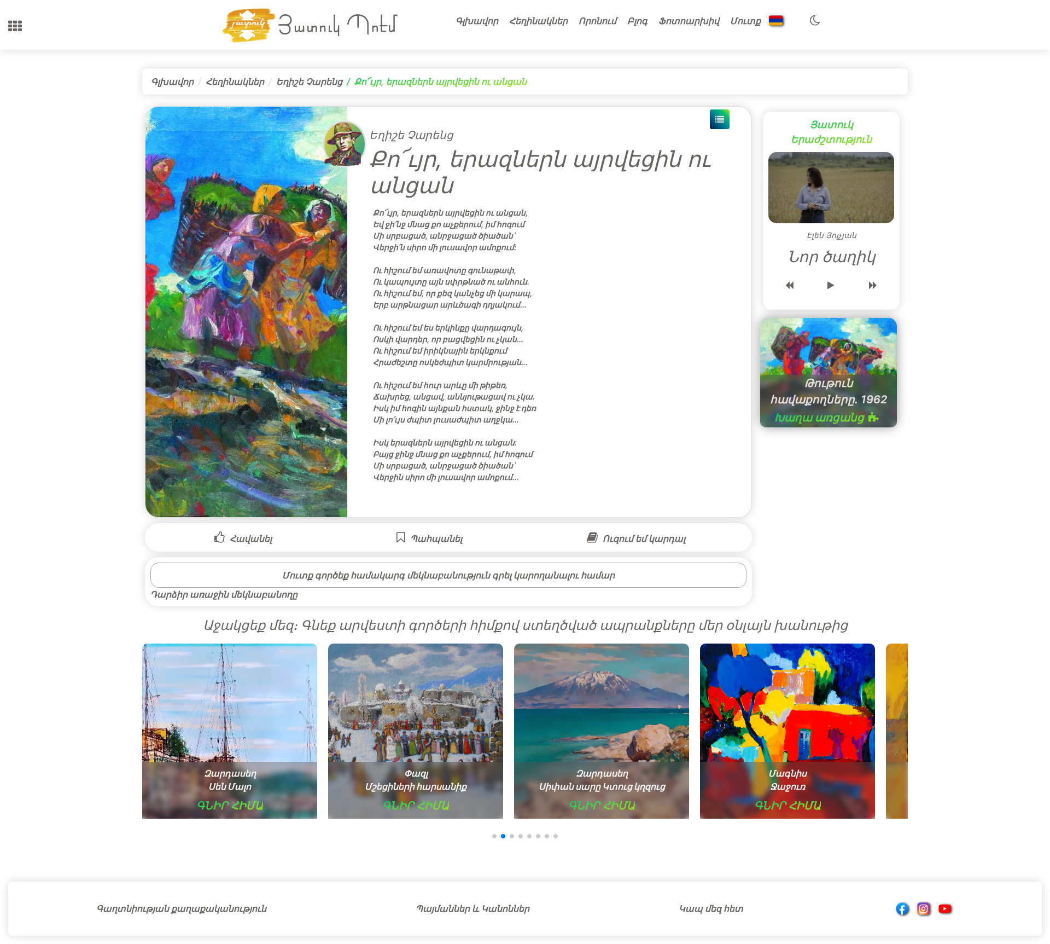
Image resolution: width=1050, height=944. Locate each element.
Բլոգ (637, 20)
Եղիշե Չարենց (309, 81)
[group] (229, 731)
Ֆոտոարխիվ (688, 20)
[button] (15, 26)
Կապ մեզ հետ (711, 908)
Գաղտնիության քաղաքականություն (181, 908)
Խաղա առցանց (819, 417)
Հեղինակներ (538, 20)
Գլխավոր (477, 20)
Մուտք (745, 20)
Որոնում (597, 20)
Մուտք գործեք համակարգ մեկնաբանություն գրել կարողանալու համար (448, 575)
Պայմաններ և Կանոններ (472, 908)
